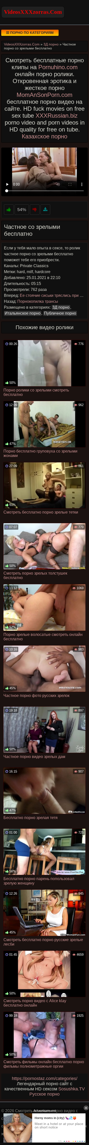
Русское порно (44, 1094)
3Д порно (60, 307)
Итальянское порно (23, 313)
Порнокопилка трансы (37, 301)
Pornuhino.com (58, 67)
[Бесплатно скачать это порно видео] (45, 210)
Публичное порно (60, 313)
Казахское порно (44, 136)
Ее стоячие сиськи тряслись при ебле (54, 295)
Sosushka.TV (71, 1088)
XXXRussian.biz (57, 115)
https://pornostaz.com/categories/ (44, 1078)
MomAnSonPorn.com (44, 94)
